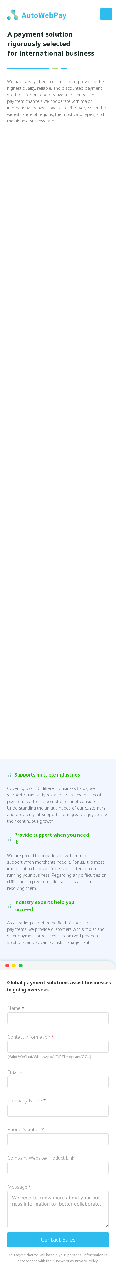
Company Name (26, 1100)
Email (14, 1072)
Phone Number (25, 1129)
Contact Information (30, 1037)
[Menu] (106, 14)
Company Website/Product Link (40, 1158)
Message (19, 1187)
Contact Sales (58, 1239)
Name (15, 1008)
